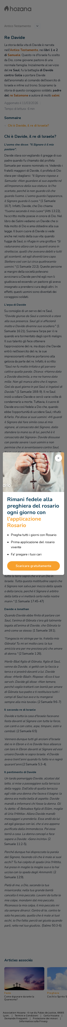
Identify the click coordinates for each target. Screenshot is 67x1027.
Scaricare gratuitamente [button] (33, 566)
